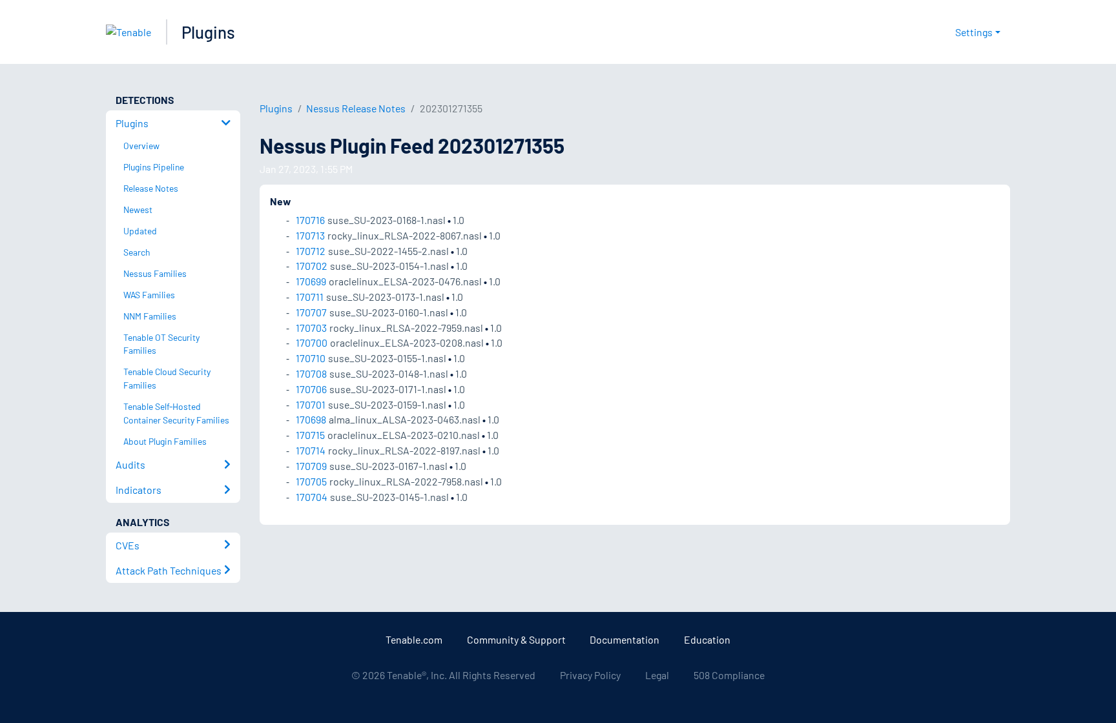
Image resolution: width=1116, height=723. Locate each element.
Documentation (624, 639)
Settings (974, 32)
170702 (311, 266)
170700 (311, 342)
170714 (311, 450)
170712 (311, 251)
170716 (310, 220)
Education (707, 639)
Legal (657, 675)
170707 (311, 312)
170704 (311, 497)
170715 (310, 435)
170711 (310, 296)
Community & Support (516, 639)
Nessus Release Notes (356, 108)
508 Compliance (729, 675)
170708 (311, 373)
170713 (310, 235)
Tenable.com (414, 639)
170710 (311, 358)
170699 (311, 281)
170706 (311, 389)
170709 (311, 466)
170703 (311, 327)
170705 (311, 481)
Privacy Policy (590, 675)
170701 (311, 404)
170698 (311, 419)
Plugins (208, 32)
